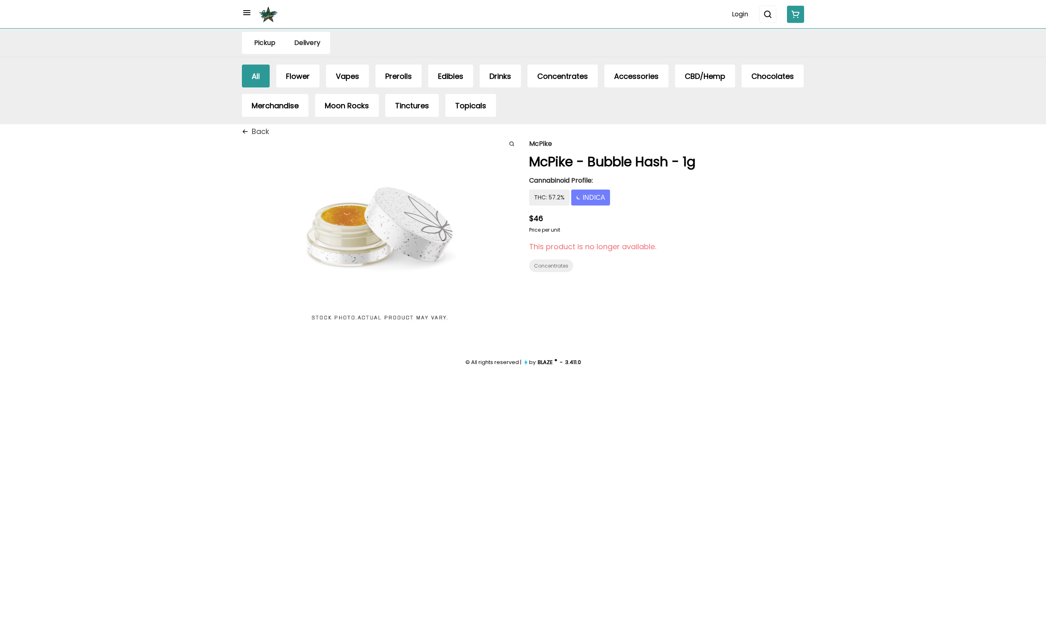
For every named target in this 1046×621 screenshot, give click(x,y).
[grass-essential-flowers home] (268, 14)
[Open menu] (247, 13)
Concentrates (551, 266)
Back (260, 131)
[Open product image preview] (512, 143)
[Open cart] (794, 14)
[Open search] (768, 14)
